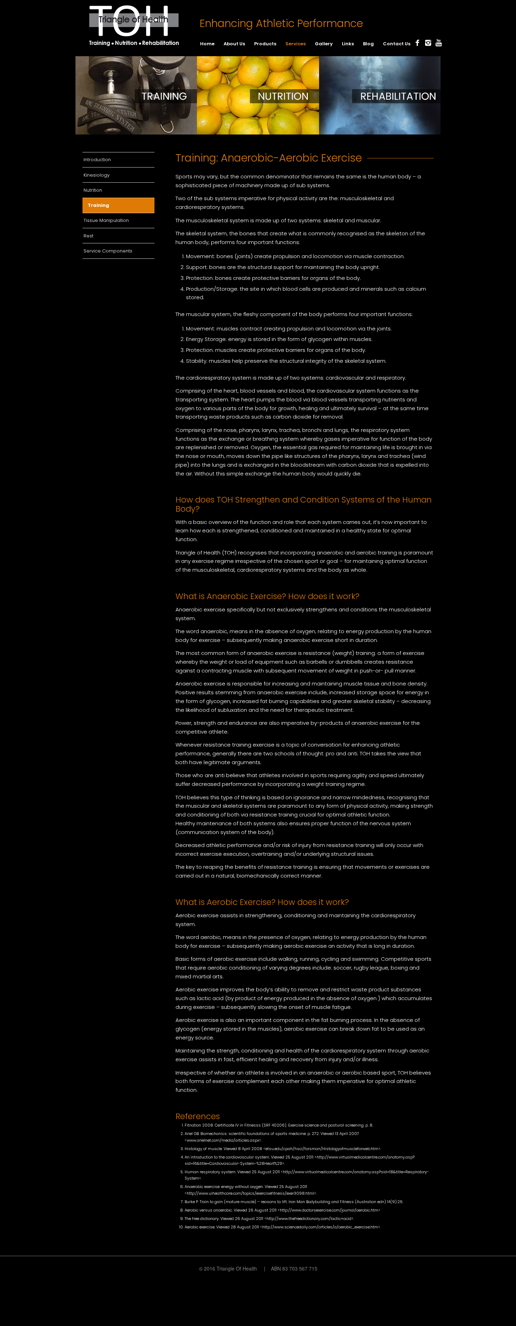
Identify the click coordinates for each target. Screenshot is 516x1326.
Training (98, 205)
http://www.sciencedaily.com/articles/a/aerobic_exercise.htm (320, 1227)
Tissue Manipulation (106, 220)
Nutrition (93, 190)
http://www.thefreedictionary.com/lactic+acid (308, 1218)
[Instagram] (428, 43)
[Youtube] (438, 43)
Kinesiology (97, 175)
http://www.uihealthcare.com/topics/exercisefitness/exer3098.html (250, 1193)
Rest (88, 235)
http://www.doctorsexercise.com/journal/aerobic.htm (329, 1210)
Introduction (97, 159)
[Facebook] (417, 43)
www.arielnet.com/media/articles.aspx (223, 1140)
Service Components (108, 251)
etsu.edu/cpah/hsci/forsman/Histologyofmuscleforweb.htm (321, 1148)
